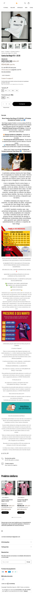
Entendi (26, 591)
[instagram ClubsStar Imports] (2, 531)
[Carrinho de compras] (28, 3)
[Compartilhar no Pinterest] (7, 453)
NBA (26, 7)
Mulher (13, 7)
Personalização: (7, 95)
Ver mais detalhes (6, 71)
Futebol (6, 7)
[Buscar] (25, 3)
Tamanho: (4, 88)
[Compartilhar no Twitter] (6, 453)
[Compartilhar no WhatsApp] (2, 453)
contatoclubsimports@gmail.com (10, 536)
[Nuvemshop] (8, 584)
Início (2, 51)
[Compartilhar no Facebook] (4, 453)
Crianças (20, 7)
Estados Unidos (15, 51)
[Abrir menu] (4, 3)
